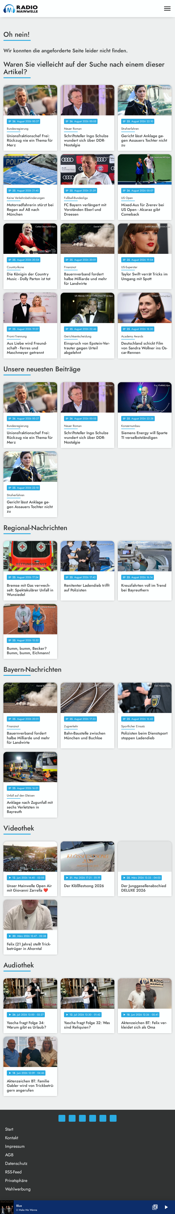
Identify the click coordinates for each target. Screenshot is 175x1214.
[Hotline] (113, 1118)
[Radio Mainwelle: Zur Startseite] (82, 8)
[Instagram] (82, 1118)
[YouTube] (92, 1118)
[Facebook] (72, 1118)
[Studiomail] (102, 1118)
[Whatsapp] (61, 1118)
